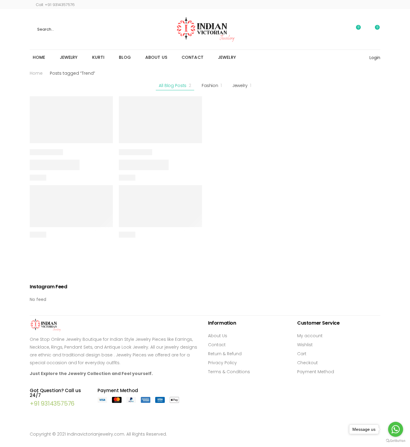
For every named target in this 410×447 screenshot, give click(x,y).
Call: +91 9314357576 (55, 5)
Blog (125, 57)
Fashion (212, 85)
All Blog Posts (175, 85)
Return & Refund (225, 354)
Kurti (98, 57)
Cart (301, 354)
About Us (156, 57)
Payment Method (315, 372)
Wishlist (305, 345)
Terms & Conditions (229, 372)
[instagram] (369, 4)
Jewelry (69, 57)
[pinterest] (378, 4)
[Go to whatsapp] (395, 429)
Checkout (307, 363)
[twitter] (360, 4)
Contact (192, 57)
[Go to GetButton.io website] (395, 441)
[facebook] (350, 4)
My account (310, 336)
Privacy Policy (222, 363)
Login (374, 58)
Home (39, 57)
